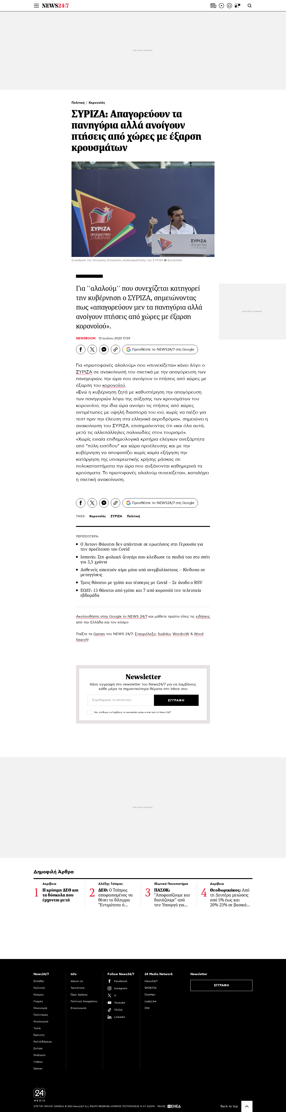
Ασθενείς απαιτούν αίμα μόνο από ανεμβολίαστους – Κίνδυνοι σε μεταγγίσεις (142, 572)
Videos (38, 1061)
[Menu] (36, 5)
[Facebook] (80, 349)
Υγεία (37, 1028)
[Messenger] (104, 349)
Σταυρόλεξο (145, 634)
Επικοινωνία (78, 1008)
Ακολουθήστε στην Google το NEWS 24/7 (111, 616)
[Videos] (221, 6)
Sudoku (164, 634)
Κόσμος (39, 994)
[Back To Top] (246, 1106)
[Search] (249, 6)
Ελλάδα (39, 981)
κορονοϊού (113, 385)
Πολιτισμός (41, 1014)
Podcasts (40, 1055)
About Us (77, 981)
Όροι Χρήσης (79, 994)
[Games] (237, 6)
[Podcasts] (229, 6)
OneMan (150, 994)
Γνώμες (38, 1001)
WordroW (180, 634)
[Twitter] (92, 349)
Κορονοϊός (97, 102)
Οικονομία (40, 1008)
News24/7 (151, 981)
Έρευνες (39, 1035)
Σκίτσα (38, 1048)
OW (147, 1008)
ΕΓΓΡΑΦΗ (221, 985)
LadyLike (150, 1001)
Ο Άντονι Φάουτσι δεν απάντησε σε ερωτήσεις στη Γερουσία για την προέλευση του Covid (141, 546)
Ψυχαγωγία (41, 1021)
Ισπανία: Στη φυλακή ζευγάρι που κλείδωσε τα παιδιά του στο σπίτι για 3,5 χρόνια (145, 559)
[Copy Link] (115, 349)
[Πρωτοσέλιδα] (213, 6)
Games (99, 634)
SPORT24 (150, 988)
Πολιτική (78, 102)
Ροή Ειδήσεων (43, 1041)
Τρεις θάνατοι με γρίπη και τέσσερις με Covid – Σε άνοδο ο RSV (141, 583)
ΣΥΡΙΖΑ (84, 372)
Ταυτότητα (77, 988)
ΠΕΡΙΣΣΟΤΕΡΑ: (87, 536)
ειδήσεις (203, 616)
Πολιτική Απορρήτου (84, 1001)
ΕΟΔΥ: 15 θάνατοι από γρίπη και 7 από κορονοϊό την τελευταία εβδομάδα (140, 592)
